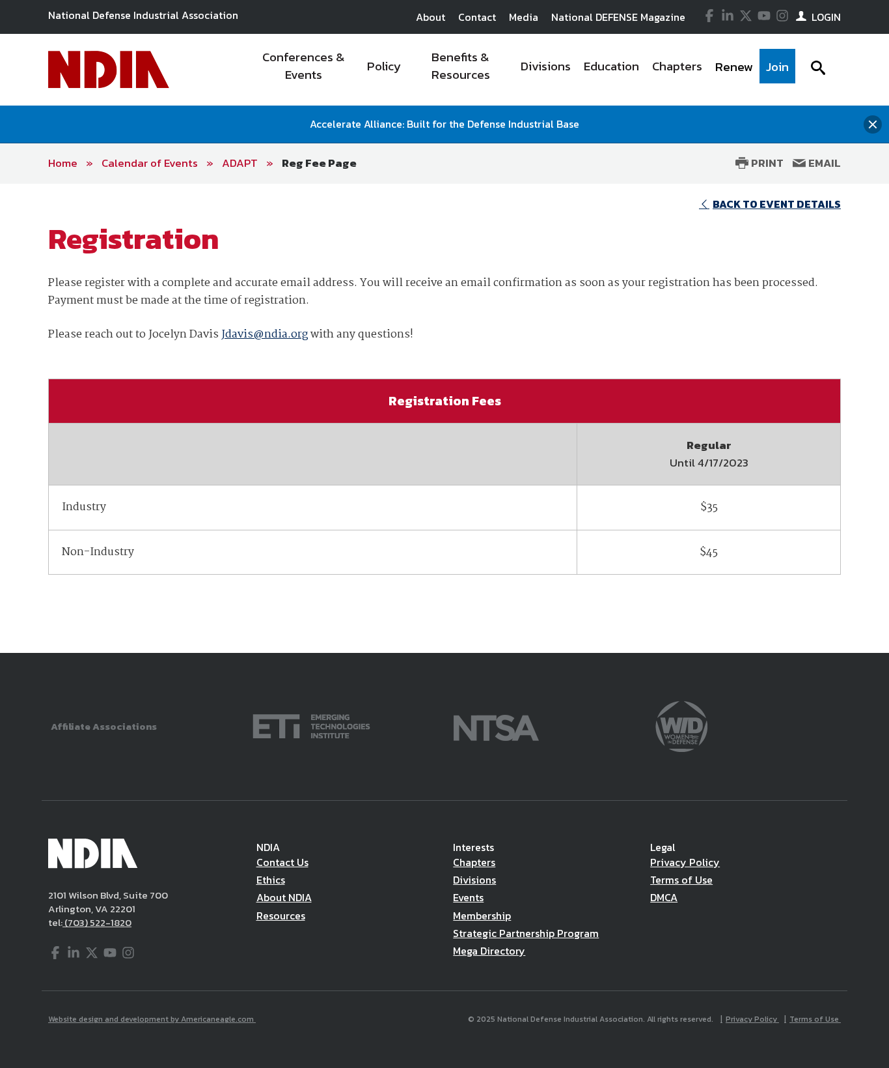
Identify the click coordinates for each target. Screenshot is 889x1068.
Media (523, 17)
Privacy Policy (685, 862)
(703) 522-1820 (96, 922)
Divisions (474, 880)
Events (468, 897)
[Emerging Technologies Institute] (311, 724)
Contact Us (282, 862)
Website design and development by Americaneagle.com (152, 1019)
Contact (477, 17)
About (430, 17)
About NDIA (284, 897)
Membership (482, 915)
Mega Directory (489, 951)
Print (766, 162)
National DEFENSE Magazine (618, 17)
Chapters (474, 862)
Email (823, 162)
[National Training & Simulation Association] (496, 724)
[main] (444, 418)
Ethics (270, 880)
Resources (280, 915)
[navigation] (521, 70)
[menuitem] (304, 70)
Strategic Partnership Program (526, 933)
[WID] (681, 724)
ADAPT (240, 162)
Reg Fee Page (319, 162)
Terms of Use (681, 880)
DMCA (663, 897)
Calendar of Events (150, 162)
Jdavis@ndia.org (264, 334)
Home (62, 162)
